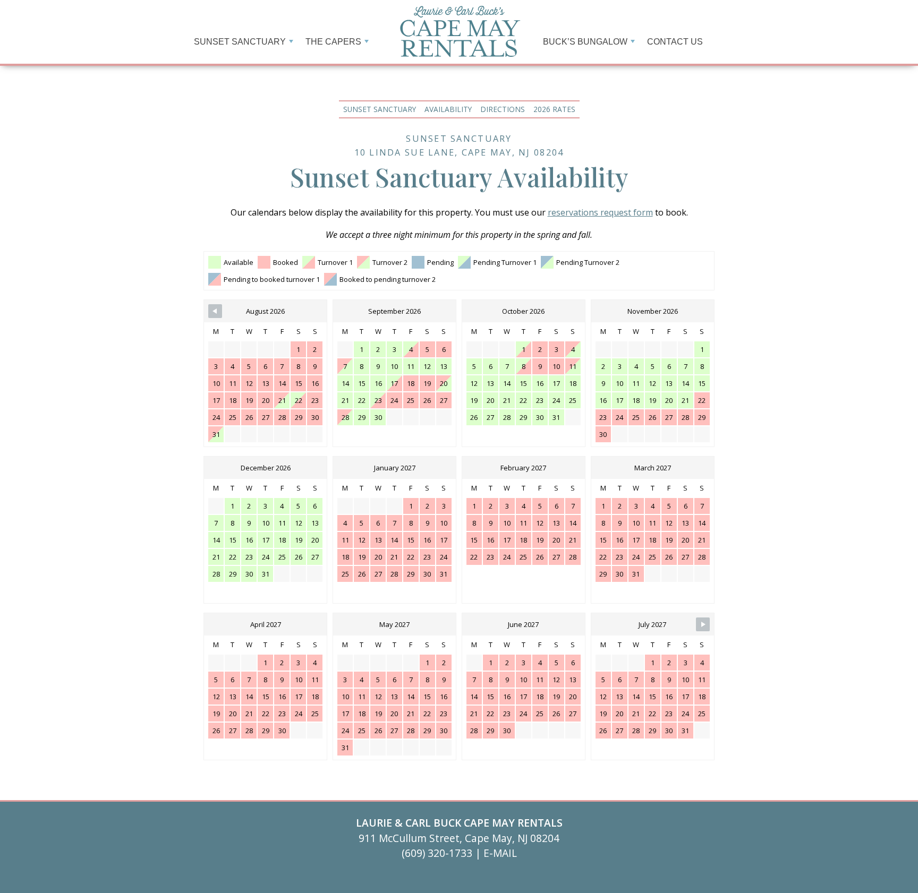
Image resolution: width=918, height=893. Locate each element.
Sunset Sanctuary (379, 109)
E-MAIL (500, 853)
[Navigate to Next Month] (703, 624)
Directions (502, 109)
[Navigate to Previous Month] (215, 311)
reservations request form (600, 212)
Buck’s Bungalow (585, 41)
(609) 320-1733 (438, 853)
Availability (448, 109)
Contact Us (675, 41)
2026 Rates (554, 109)
